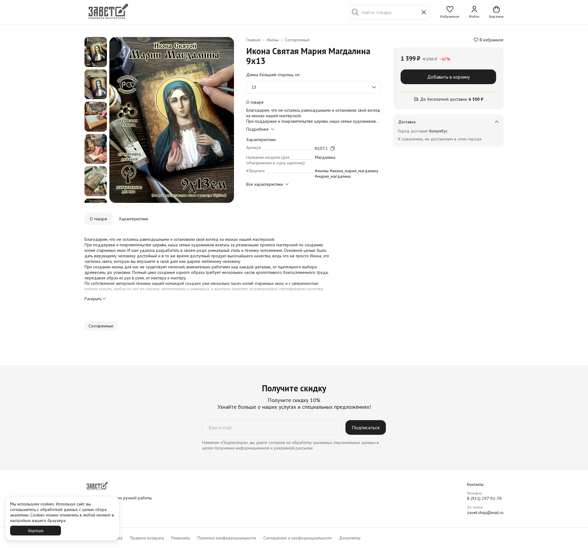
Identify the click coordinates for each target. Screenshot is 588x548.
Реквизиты (180, 538)
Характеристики (133, 219)
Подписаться (365, 427)
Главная (253, 40)
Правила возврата (147, 538)
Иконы (273, 40)
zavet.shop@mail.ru (485, 512)
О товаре (98, 219)
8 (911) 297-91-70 (484, 498)
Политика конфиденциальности (227, 538)
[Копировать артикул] (332, 148)
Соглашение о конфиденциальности (297, 538)
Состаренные (297, 40)
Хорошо (35, 530)
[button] (449, 12)
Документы (349, 538)
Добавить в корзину (448, 77)
